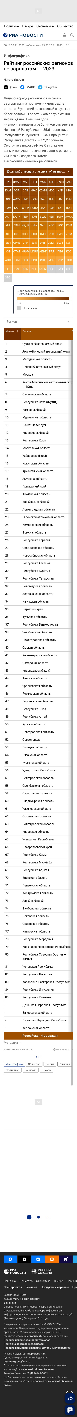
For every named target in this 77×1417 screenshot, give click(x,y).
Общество (34, 1064)
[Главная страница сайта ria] (22, 35)
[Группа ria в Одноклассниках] (52, 1259)
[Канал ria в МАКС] (10, 1259)
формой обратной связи (38, 1369)
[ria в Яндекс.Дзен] (24, 1259)
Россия (50, 1064)
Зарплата (30, 1070)
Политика (10, 1281)
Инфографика (17, 56)
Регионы (64, 1064)
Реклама (31, 1287)
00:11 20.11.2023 (14, 45)
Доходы (46, 1070)
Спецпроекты (13, 1287)
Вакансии (10, 1302)
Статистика (12, 1070)
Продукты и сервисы (55, 1287)
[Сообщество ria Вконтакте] (38, 1259)
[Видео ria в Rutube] (66, 1259)
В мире (58, 1281)
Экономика (43, 1281)
